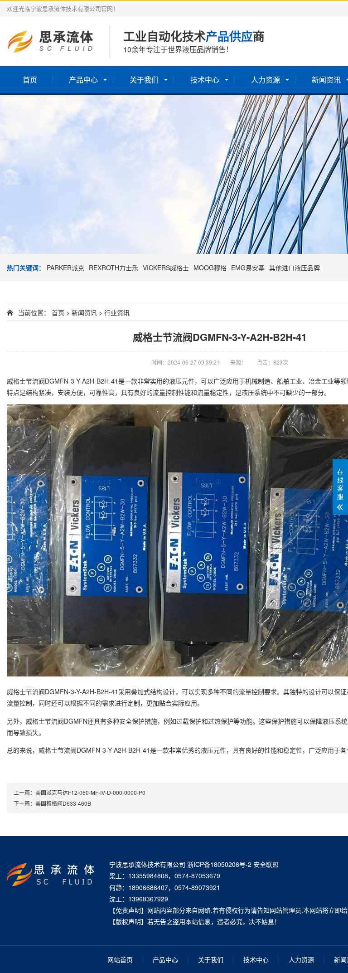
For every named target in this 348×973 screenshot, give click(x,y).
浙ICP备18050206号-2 (219, 864)
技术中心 (204, 79)
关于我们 (144, 79)
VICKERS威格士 (166, 267)
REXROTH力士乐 (113, 267)
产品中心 (83, 79)
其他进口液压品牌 (294, 267)
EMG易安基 (248, 267)
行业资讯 (117, 312)
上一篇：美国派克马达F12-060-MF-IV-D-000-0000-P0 (79, 792)
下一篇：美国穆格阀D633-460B (52, 803)
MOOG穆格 (210, 267)
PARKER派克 (65, 267)
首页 (30, 79)
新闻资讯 (84, 312)
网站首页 (120, 959)
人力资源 (265, 79)
